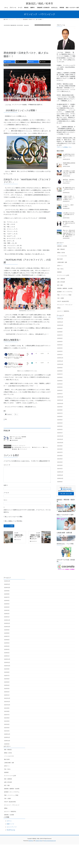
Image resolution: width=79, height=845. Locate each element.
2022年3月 (59, 426)
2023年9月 (59, 367)
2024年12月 (60, 318)
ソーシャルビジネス (62, 255)
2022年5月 (59, 419)
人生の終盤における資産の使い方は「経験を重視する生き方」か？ (69, 172)
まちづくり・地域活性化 (63, 311)
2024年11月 (60, 322)
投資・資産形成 (61, 278)
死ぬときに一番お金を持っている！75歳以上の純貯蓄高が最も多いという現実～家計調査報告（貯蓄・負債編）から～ (69, 233)
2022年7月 (59, 413)
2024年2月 (59, 351)
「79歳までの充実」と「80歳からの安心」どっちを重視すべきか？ (69, 198)
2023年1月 (59, 393)
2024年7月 (59, 335)
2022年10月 (60, 403)
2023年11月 (60, 361)
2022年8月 (59, 410)
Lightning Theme (39, 840)
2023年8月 (59, 371)
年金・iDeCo (60, 268)
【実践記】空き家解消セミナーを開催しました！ (35, 536)
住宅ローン (60, 265)
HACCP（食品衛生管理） (63, 301)
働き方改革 (60, 259)
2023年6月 (59, 377)
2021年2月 (59, 468)
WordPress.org (11, 830)
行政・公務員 (60, 298)
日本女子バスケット (38, 447)
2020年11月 (60, 475)
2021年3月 (59, 465)
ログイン (9, 821)
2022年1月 (59, 432)
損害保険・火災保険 (62, 246)
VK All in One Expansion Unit (50, 840)
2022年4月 (59, 423)
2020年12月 (60, 472)
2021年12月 (60, 436)
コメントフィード (12, 827)
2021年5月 (59, 458)
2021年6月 (59, 455)
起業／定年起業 (61, 281)
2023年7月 (59, 374)
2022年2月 (59, 429)
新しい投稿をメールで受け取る (13, 521)
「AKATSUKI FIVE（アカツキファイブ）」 (22, 447)
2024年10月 (60, 325)
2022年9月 (59, 406)
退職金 (58, 308)
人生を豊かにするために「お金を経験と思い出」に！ (69, 214)
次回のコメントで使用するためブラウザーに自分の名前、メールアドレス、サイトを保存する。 (27, 511)
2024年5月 (59, 341)
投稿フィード (10, 824)
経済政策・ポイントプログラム (64, 291)
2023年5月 (59, 380)
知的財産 (59, 272)
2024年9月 (59, 328)
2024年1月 (59, 354)
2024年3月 (59, 348)
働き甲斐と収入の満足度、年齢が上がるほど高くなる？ (69, 223)
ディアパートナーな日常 (63, 275)
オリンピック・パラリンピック (43, 25)
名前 (6, 485)
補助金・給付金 (61, 252)
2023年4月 (59, 384)
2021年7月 (59, 452)
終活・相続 (60, 285)
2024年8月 (59, 331)
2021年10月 (60, 442)
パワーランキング (23, 449)
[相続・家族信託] (46, 533)
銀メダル (46, 447)
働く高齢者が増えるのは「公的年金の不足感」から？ (69, 189)
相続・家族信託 (61, 249)
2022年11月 (60, 400)
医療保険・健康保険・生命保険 (64, 288)
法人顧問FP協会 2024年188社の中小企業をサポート (69, 156)
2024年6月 (59, 338)
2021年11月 (60, 439)
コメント (7, 465)
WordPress (31, 840)
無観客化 (15, 449)
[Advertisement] (27, 39)
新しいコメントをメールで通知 (13, 516)
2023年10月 (60, 364)
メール (6, 492)
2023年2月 (59, 390)
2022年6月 (59, 416)
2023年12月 (60, 357)
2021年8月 (59, 449)
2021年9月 (59, 445)
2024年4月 (59, 344)
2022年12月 (60, 397)
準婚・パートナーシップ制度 (64, 294)
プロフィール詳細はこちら (64, 147)
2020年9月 (59, 481)
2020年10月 (60, 478)
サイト (5, 500)
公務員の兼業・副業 (62, 262)
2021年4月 (59, 462)
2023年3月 (59, 387)
